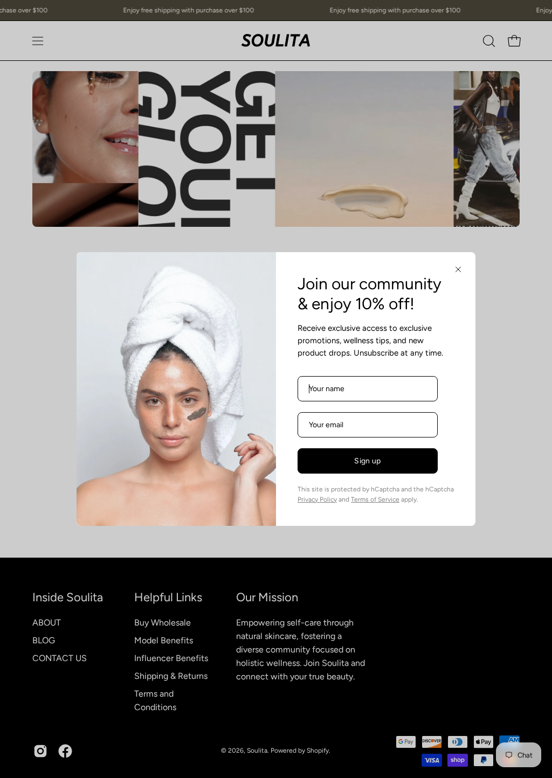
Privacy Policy (317, 499)
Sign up (367, 461)
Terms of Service (375, 499)
